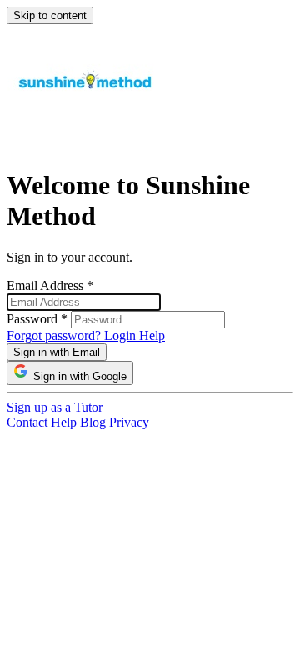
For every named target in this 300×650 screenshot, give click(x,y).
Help (64, 422)
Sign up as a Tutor (54, 407)
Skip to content (50, 15)
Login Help (134, 335)
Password (37, 319)
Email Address (50, 285)
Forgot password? (55, 335)
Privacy (129, 422)
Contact (27, 422)
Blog (93, 422)
